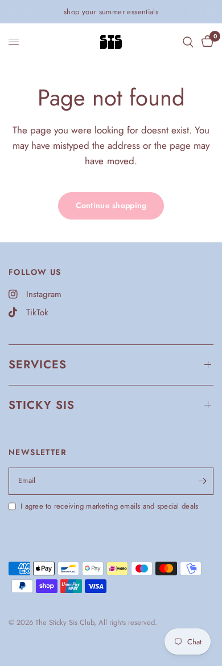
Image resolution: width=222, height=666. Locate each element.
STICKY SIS (42, 405)
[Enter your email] (202, 481)
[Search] (188, 41)
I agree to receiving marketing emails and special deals (109, 506)
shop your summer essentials (111, 11)
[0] (205, 41)
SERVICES (38, 364)
